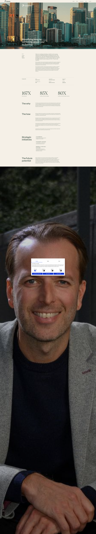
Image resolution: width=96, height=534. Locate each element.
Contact (90, 1)
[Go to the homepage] (7, 1)
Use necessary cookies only (37, 273)
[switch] (44, 270)
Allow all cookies (59, 273)
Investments (81, 1)
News (86, 1)
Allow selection (48, 273)
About (73, 1)
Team (77, 1)
